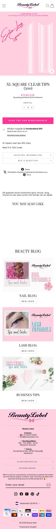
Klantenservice (27, 462)
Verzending (17, 97)
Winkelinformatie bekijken (16, 135)
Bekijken (28, 301)
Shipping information (28, 155)
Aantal (28, 103)
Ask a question (28, 161)
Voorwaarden (27, 468)
